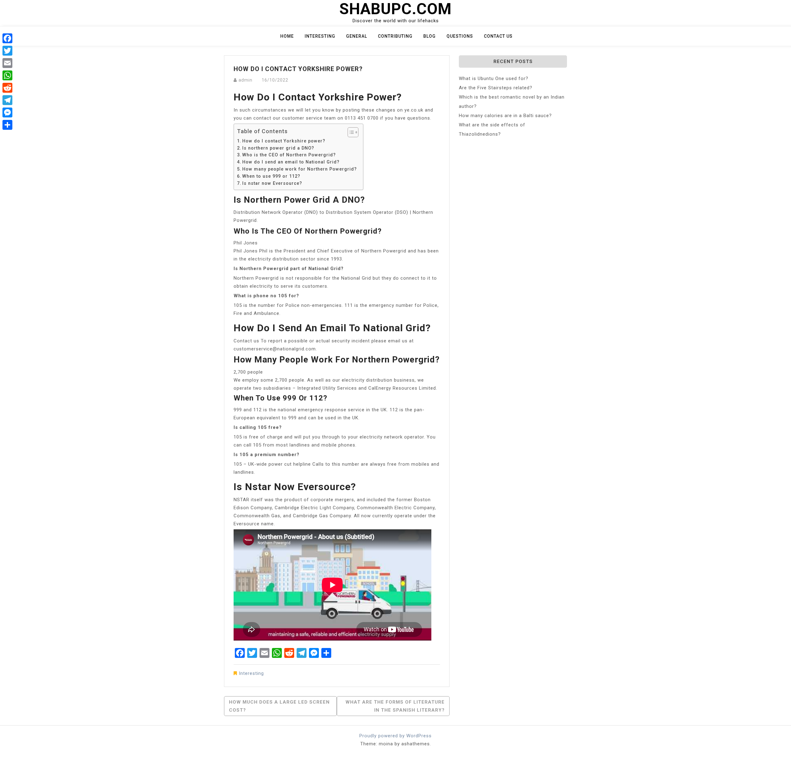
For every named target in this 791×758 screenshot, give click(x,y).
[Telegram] (7, 100)
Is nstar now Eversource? (272, 183)
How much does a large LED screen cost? (279, 706)
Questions (459, 36)
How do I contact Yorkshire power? (283, 140)
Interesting (320, 36)
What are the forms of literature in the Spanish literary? (395, 706)
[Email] (7, 63)
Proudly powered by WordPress (395, 736)
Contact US (498, 36)
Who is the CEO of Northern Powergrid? (289, 154)
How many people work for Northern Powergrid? (299, 169)
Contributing (395, 36)
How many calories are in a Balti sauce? (505, 115)
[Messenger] (7, 112)
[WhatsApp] (7, 75)
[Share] (7, 125)
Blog (429, 36)
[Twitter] (7, 50)
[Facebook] (7, 38)
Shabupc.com (395, 9)
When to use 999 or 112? (271, 176)
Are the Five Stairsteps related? (495, 88)
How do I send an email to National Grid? (291, 161)
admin (245, 80)
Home (287, 36)
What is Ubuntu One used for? (493, 78)
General (356, 36)
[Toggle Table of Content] (350, 132)
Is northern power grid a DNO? (278, 148)
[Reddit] (7, 88)
